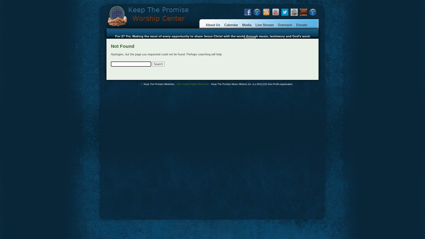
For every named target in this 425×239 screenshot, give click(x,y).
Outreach (285, 25)
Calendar (231, 25)
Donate (301, 25)
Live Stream (264, 25)
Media (246, 25)
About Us (213, 25)
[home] (150, 28)
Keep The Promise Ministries (176, 84)
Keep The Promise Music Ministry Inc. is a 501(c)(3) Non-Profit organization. (252, 84)
